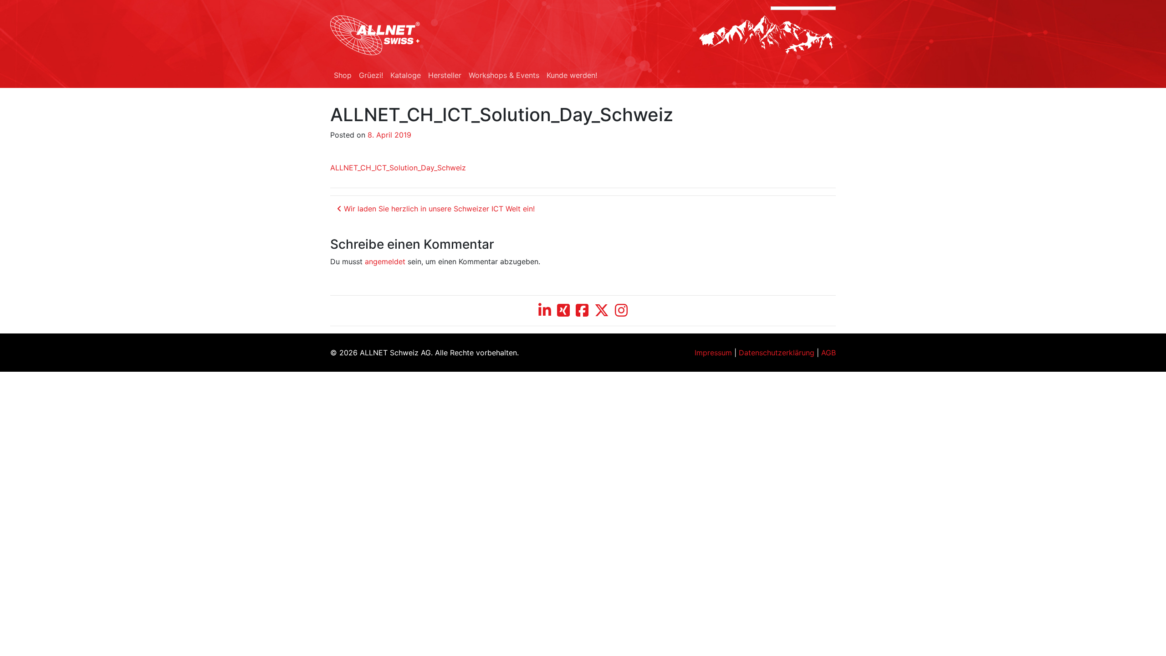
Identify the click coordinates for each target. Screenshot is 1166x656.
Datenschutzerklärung (776, 352)
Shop (343, 75)
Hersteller (444, 75)
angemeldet (385, 261)
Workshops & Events (504, 75)
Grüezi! (371, 75)
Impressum (713, 352)
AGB (828, 352)
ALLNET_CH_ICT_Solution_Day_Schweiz (398, 167)
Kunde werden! (572, 75)
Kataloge (405, 75)
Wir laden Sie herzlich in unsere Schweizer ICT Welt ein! (438, 208)
